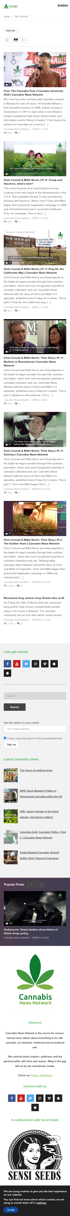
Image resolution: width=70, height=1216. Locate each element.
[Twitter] (26, 663)
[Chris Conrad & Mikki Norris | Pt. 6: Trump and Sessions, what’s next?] (35, 158)
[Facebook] (7, 663)
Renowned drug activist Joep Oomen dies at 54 (34, 597)
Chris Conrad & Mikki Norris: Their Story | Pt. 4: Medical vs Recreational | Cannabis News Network (33, 361)
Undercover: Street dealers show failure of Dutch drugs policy (31, 931)
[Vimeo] (45, 663)
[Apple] (54, 663)
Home (7, 16)
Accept (10, 1209)
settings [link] (41, 1203)
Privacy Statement (41, 1075)
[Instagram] (35, 663)
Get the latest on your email (21, 722)
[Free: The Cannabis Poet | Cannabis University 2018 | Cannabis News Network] (35, 69)
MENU (64, 5)
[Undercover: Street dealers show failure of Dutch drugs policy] (35, 908)
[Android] (7, 673)
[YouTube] (17, 663)
